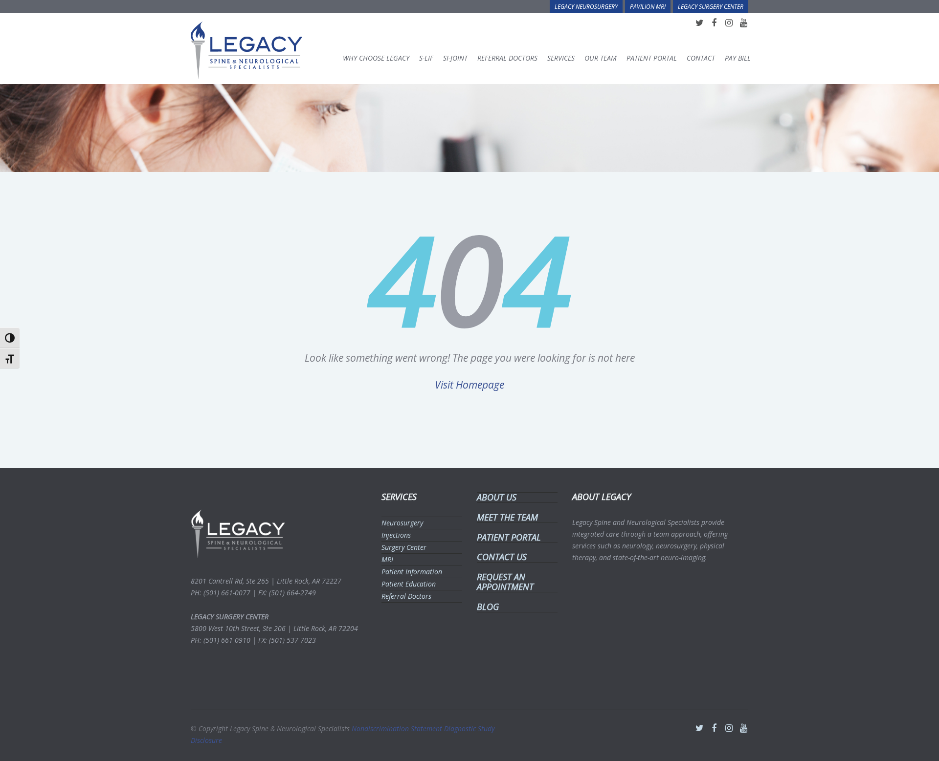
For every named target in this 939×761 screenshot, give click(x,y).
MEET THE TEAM (507, 517)
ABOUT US (496, 497)
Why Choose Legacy (376, 58)
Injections (396, 535)
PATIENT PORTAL (509, 537)
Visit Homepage (469, 384)
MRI (387, 559)
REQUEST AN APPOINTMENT (505, 581)
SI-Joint (455, 58)
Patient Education (408, 583)
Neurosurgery (402, 522)
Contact (701, 58)
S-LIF (426, 58)
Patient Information (411, 571)
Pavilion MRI (648, 6)
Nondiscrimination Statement (398, 728)
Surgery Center (403, 547)
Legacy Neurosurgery (586, 6)
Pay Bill (738, 58)
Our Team (600, 58)
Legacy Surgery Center (710, 6)
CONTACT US (502, 557)
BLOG (488, 606)
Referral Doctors (507, 58)
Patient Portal (651, 58)
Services (561, 58)
